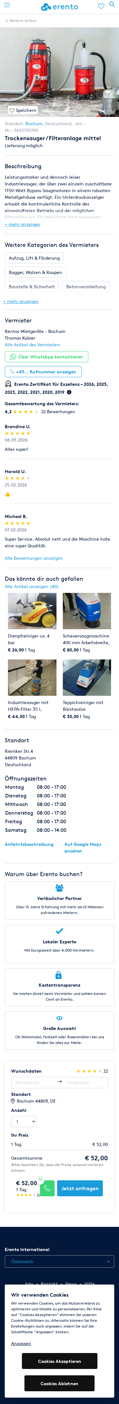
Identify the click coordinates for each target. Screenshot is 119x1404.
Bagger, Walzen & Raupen (35, 272)
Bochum (34, 123)
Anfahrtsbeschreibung (29, 844)
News (71, 1283)
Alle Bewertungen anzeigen (34, 558)
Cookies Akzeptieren (59, 1361)
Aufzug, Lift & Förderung (34, 258)
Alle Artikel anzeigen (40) (32, 586)
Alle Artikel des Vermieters (32, 344)
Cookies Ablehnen (59, 1383)
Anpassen (21, 1343)
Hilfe (89, 1283)
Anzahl (18, 1110)
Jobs (28, 1283)
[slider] (26, 411)
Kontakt (49, 1283)
